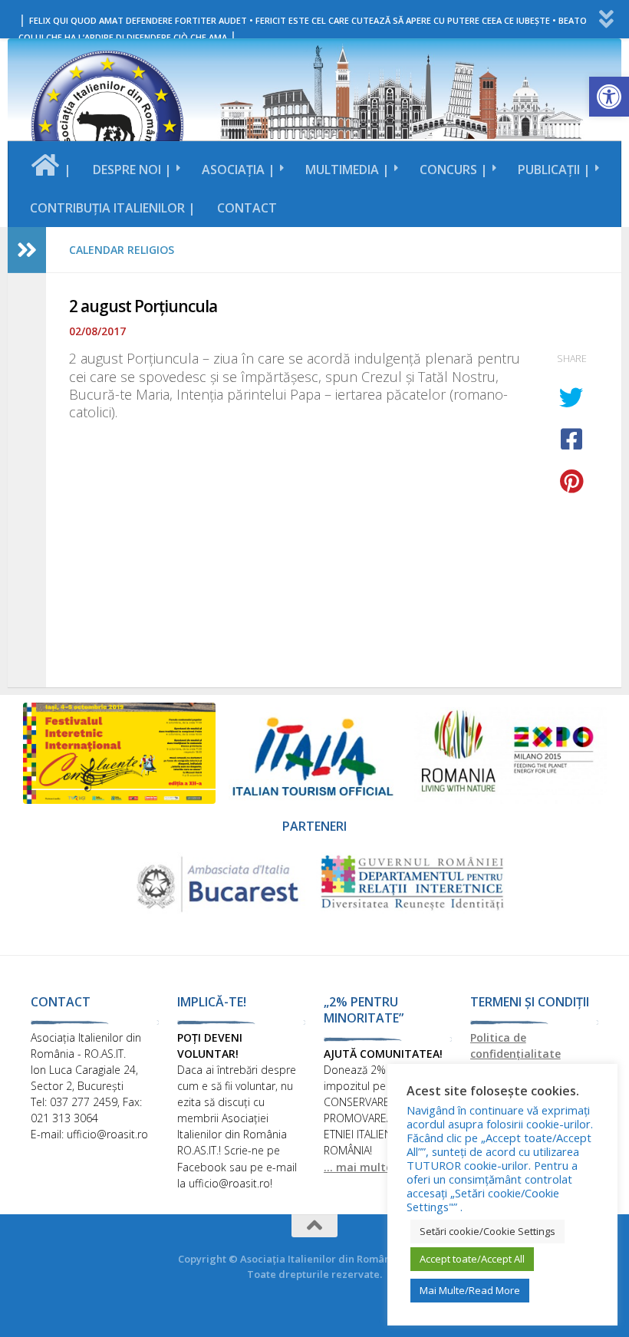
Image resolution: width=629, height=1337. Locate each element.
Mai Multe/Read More (470, 1290)
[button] (609, 97)
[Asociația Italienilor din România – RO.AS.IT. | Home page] (107, 126)
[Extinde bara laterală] (27, 250)
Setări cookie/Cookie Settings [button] (487, 1231)
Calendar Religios (121, 249)
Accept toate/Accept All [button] (472, 1259)
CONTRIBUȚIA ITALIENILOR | (113, 207)
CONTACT (247, 207)
